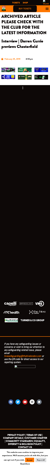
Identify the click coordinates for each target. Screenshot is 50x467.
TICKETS (16, 2)
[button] (47, 8)
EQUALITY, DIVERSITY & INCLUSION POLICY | (26, 442)
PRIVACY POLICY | (17, 435)
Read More (25, 463)
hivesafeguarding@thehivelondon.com (22, 356)
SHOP (25, 2)
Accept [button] (29, 460)
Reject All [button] (41, 460)
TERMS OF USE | (34, 435)
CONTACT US (25, 447)
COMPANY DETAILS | (13, 438)
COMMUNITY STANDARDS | (20, 441)
